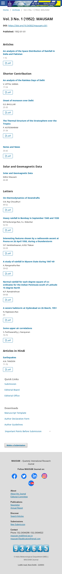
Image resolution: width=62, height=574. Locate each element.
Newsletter (15, 505)
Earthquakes (9, 357)
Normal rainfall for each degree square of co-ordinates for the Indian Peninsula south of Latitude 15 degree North (30, 284)
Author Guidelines (14, 424)
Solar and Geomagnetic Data (18, 173)
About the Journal (18, 494)
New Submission (18, 524)
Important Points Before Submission (23, 431)
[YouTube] (31, 486)
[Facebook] (14, 478)
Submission (10, 384)
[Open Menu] (3, 3)
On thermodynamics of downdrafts (21, 197)
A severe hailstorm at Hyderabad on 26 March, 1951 (30, 308)
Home (6, 10)
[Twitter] (24, 478)
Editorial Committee (19, 497)
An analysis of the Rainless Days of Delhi (24, 80)
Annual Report (17, 508)
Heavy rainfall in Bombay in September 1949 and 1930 (31, 218)
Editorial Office (12, 395)
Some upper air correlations (17, 328)
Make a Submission (16, 445)
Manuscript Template (15, 412)
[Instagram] (44, 478)
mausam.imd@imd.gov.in (22, 536)
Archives (16, 10)
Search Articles (17, 516)
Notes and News (11, 146)
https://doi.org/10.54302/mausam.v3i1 (27, 25)
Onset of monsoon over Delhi (18, 100)
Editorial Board (12, 389)
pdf (9, 63)
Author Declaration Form (17, 418)
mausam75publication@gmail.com (25, 539)
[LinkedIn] (34, 478)
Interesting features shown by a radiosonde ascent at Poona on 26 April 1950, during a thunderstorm (31, 240)
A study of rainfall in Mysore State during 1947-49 (28, 261)
